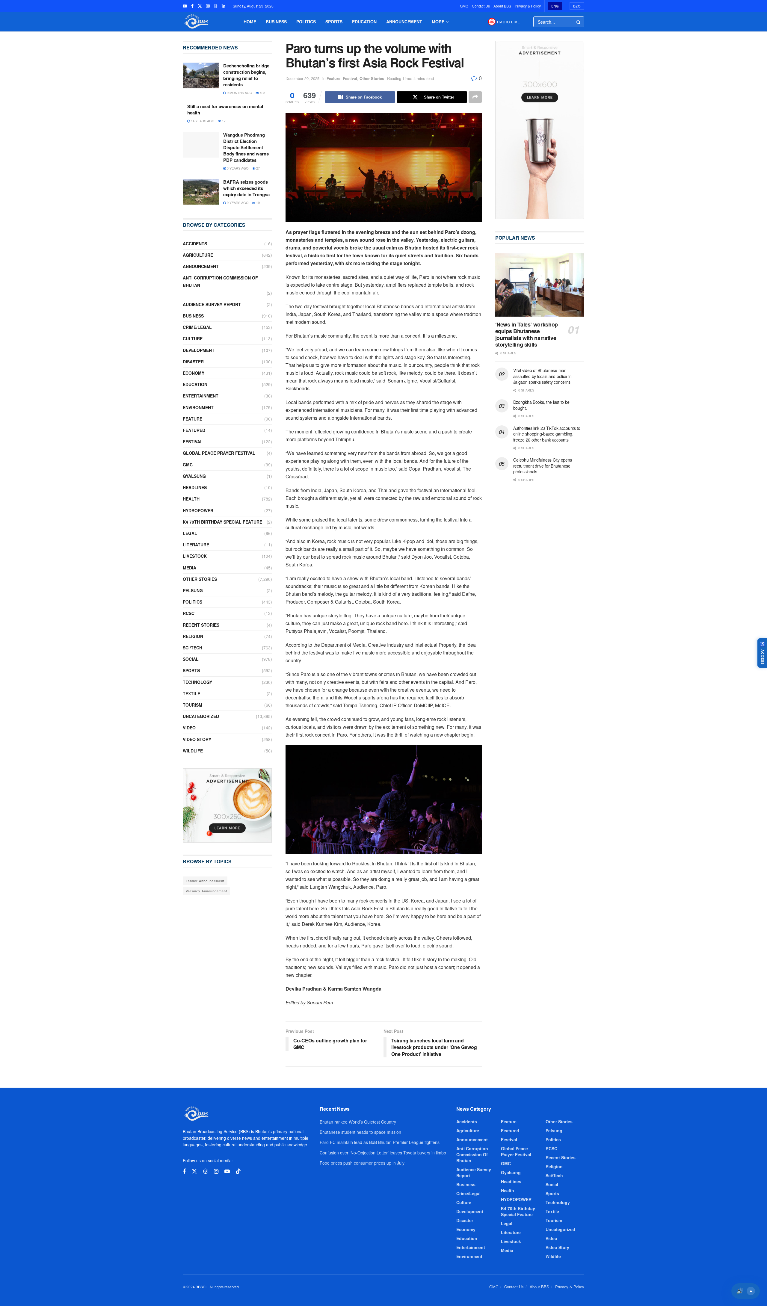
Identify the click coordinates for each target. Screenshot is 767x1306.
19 (257, 202)
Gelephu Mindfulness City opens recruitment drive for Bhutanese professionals (542, 465)
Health (191, 499)
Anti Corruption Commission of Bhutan (220, 281)
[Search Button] (578, 21)
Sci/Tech (192, 648)
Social (191, 659)
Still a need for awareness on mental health (225, 109)
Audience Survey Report (212, 304)
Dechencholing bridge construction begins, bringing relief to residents (246, 75)
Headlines (195, 487)
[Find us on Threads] (216, 6)
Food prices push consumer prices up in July (362, 1163)
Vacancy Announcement (206, 890)
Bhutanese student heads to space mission (360, 1132)
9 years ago (237, 202)
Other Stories (372, 78)
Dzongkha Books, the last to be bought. (541, 405)
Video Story (197, 739)
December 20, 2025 (302, 78)
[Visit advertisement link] (227, 805)
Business (276, 22)
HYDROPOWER (198, 510)
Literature (196, 545)
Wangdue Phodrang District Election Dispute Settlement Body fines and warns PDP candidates (246, 147)
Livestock (195, 556)
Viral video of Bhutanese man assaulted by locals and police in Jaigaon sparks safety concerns (542, 376)
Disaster (193, 362)
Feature (333, 78)
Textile (191, 693)
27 (257, 168)
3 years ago (237, 168)
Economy (193, 373)
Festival (350, 78)
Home (250, 22)
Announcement (404, 22)
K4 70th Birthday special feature (222, 522)
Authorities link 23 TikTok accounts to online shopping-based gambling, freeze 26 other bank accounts (546, 434)
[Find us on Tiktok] (238, 1171)
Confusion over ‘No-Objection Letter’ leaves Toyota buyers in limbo (383, 1153)
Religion (193, 636)
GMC (464, 5)
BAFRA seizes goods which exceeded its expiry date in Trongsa (246, 188)
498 (262, 92)
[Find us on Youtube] (185, 6)
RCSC (188, 613)
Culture (193, 338)
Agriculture (198, 255)
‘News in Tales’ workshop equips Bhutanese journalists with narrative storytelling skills (526, 335)
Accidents (195, 244)
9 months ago (239, 92)
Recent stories (201, 625)
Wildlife (193, 751)
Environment (198, 407)
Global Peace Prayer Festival (219, 453)
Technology (197, 682)
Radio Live (508, 21)
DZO (577, 6)
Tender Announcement (205, 880)
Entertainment (200, 396)
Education (364, 22)
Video (189, 728)
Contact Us (481, 5)
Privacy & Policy (528, 5)
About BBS (502, 5)
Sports (333, 22)
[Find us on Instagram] (208, 6)
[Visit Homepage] (196, 21)
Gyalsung (194, 476)
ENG (555, 6)
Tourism (192, 705)
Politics (306, 22)
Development (199, 350)
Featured (194, 430)
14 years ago (202, 120)
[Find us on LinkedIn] (223, 6)
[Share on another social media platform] (475, 97)
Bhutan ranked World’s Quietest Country (358, 1122)
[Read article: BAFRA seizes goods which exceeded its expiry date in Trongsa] (201, 192)
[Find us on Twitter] (200, 6)
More (438, 22)
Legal (190, 533)
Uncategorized (201, 716)
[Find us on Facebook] (192, 6)
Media (189, 568)
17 (223, 120)
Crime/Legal (197, 327)
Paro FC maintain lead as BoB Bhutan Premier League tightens (380, 1142)
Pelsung (193, 590)
